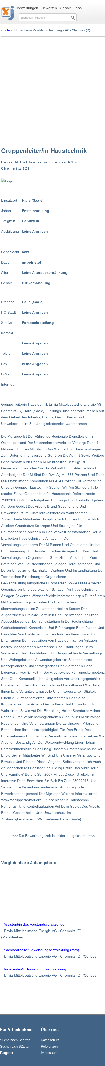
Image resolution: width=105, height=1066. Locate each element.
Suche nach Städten (15, 1046)
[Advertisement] (52, 89)
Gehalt (65, 8)
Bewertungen (27, 8)
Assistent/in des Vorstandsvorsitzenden (35, 924)
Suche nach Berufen (15, 1040)
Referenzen (49, 1046)
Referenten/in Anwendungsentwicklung (35, 969)
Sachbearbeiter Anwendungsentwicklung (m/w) (41, 950)
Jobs (78, 8)
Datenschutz (50, 1040)
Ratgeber (6, 1053)
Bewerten (49, 8)
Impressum (49, 1053)
